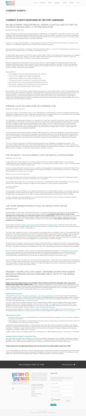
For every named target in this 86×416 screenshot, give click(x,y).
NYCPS (50, 2)
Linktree (33, 391)
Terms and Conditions (36, 393)
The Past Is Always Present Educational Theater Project (37, 385)
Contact (64, 2)
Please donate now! (67, 364)
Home (35, 2)
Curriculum (42, 2)
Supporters (57, 2)
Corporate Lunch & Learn (37, 387)
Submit (52, 404)
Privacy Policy (34, 395)
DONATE (71, 2)
